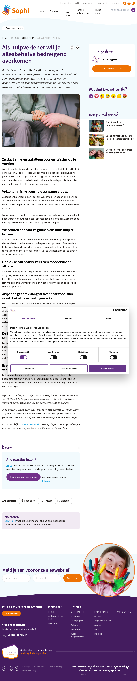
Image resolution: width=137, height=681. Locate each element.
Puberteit (75, 625)
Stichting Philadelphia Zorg (34, 653)
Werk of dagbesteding (77, 635)
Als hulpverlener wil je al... (48, 38)
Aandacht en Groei (28, 424)
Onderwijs (98, 616)
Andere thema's (110, 68)
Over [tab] (108, 318)
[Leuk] (91, 96)
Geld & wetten (124, 612)
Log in (9, 465)
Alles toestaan (107, 368)
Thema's (54, 11)
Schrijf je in (10, 520)
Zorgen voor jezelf (102, 620)
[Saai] (119, 96)
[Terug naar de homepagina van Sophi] (15, 10)
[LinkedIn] (133, 3)
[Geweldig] (102, 96)
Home (40, 11)
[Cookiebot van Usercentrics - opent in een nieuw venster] (115, 311)
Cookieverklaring (55, 667)
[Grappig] (108, 96)
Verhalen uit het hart (55, 617)
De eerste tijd (77, 612)
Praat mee (98, 11)
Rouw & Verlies (101, 612)
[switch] (53, 357)
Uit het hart (68, 12)
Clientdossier (65, 3)
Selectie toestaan (69, 368)
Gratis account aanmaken (23, 477)
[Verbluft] (113, 96)
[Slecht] (125, 96)
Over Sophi (101, 3)
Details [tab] (68, 318)
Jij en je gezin (28, 38)
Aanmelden (73, 578)
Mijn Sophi (87, 3)
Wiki (77, 3)
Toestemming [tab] (28, 318)
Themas (15, 38)
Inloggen (46, 481)
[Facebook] (124, 3)
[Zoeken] (133, 10)
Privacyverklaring (29, 670)
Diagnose (75, 616)
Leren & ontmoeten (83, 11)
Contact (115, 3)
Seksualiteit (76, 629)
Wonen (97, 625)
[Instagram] (129, 3)
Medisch (98, 629)
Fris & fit (98, 634)
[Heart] (96, 96)
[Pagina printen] (72, 47)
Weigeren (29, 368)
